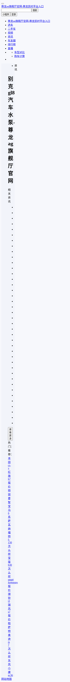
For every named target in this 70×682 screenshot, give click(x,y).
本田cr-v (9, 463)
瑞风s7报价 (9, 612)
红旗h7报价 (9, 479)
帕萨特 (9, 627)
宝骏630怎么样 (10, 567)
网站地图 (6, 679)
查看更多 (10, 434)
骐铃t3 (9, 597)
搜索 (35, 10)
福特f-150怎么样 (10, 543)
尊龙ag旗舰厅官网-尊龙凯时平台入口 (22, 6)
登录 (14, 14)
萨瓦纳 (9, 524)
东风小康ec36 (10, 668)
